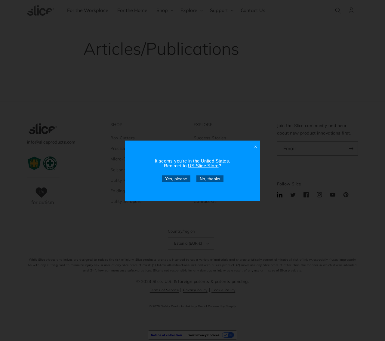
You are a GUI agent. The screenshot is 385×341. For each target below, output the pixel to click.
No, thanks (210, 178)
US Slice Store (203, 165)
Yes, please (176, 178)
